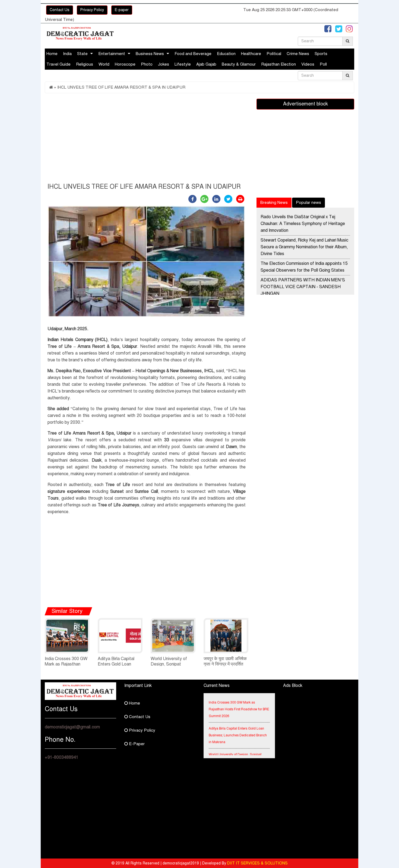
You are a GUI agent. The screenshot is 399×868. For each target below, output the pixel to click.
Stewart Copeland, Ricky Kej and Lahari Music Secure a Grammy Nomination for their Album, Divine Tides (304, 246)
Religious (84, 64)
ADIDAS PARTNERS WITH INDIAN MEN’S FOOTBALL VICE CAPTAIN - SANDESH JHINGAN (303, 286)
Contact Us (59, 10)
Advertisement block (305, 104)
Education (226, 53)
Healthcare (251, 53)
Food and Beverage (193, 53)
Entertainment (111, 53)
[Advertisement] (146, 139)
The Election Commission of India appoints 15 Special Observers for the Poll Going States (304, 267)
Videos (307, 64)
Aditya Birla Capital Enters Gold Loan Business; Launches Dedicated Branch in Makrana (238, 729)
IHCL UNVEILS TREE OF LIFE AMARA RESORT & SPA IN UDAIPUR (121, 87)
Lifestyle (183, 64)
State (82, 53)
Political (274, 53)
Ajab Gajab (206, 64)
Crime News (298, 53)
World (104, 64)
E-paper (122, 10)
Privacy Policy (92, 10)
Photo (147, 64)
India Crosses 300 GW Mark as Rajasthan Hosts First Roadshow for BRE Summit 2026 (239, 703)
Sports (321, 53)
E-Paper (136, 743)
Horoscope (125, 64)
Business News (150, 53)
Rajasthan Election (278, 64)
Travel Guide (58, 64)
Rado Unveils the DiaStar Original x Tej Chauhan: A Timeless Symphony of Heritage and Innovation (303, 223)
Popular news (308, 202)
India (67, 53)
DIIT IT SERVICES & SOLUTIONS (257, 863)
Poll (323, 64)
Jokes (163, 64)
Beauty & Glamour (239, 64)
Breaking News (274, 202)
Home (52, 53)
